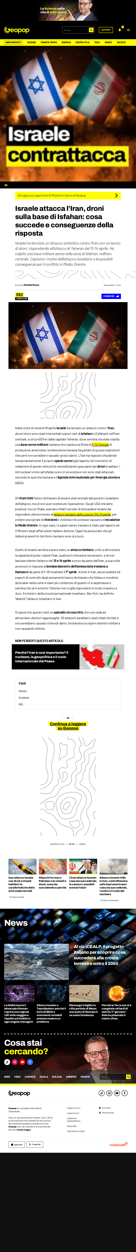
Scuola (44, 1077)
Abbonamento (13, 42)
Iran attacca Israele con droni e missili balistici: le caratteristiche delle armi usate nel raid (21, 884)
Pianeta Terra (49, 42)
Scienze (31, 42)
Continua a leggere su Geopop (68, 726)
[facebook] (125, 1093)
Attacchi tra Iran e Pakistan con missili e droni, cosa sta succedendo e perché (52, 882)
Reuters (23, 690)
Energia (66, 42)
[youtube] (117, 1093)
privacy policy (73, 1108)
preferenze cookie (76, 1131)
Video (17, 1077)
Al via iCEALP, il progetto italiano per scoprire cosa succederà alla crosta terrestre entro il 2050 (100, 955)
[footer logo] (31, 1093)
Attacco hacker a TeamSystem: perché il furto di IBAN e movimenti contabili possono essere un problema (51, 1013)
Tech (97, 42)
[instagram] (109, 1093)
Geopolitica (82, 42)
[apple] (16, 1144)
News (7, 1077)
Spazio (108, 42)
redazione (72, 1126)
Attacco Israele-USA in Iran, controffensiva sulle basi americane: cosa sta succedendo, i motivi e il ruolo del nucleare (114, 886)
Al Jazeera (24, 697)
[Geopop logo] (16, 29)
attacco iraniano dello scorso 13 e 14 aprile (82, 514)
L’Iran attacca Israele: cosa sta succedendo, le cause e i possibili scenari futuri (83, 882)
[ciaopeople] (119, 1144)
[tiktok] (102, 1093)
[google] (35, 1144)
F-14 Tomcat (100, 444)
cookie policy (73, 1113)
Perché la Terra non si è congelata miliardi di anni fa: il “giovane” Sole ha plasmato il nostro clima (116, 1012)
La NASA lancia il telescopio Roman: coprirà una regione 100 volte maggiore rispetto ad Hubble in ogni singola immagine (18, 1013)
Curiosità (30, 1077)
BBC (21, 704)
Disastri (85, 1077)
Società (121, 42)
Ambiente (71, 1077)
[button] (128, 29)
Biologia (57, 1077)
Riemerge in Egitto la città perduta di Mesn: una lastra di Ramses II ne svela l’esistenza (83, 1010)
